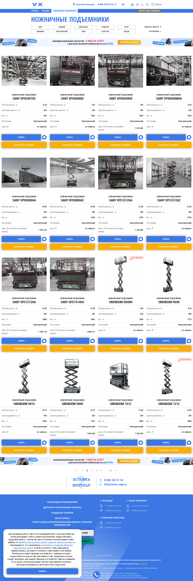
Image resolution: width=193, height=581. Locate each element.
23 (111, 470)
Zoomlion (105, 27)
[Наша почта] (137, 4)
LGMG (83, 31)
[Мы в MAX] (132, 4)
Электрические (62, 31)
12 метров (105, 31)
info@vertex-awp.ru (115, 484)
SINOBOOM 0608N (120, 300)
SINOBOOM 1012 (120, 402)
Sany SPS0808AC (72, 198)
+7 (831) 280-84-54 (113, 523)
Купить (55, 502)
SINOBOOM (40, 31)
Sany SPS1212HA (24, 300)
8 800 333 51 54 (106, 4)
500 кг (126, 27)
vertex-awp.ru (143, 564)
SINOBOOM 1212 (169, 402)
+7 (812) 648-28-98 (140, 506)
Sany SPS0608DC (72, 97)
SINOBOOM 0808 (72, 402)
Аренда (126, 31)
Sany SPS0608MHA (169, 97)
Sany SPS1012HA (120, 198)
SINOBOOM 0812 (24, 402)
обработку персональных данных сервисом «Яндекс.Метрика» (45, 542)
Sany (40, 27)
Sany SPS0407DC (24, 97)
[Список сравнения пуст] (142, 4)
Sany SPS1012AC (169, 198)
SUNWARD (61, 27)
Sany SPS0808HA (24, 198)
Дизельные (83, 27)
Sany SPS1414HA (72, 300)
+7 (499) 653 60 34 (113, 506)
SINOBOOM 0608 (169, 300)
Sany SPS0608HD (120, 97)
